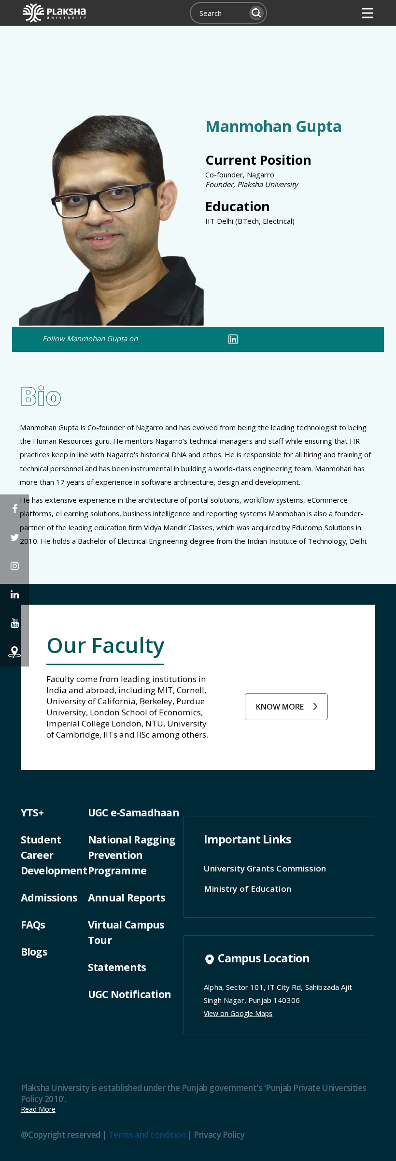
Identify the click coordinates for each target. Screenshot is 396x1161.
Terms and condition (146, 1134)
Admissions (49, 897)
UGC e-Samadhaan (133, 812)
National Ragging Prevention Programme (131, 854)
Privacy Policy (219, 1134)
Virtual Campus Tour (126, 932)
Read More (38, 1109)
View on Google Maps (238, 1013)
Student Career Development (54, 854)
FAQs (33, 924)
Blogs (34, 951)
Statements (117, 967)
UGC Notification (129, 994)
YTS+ (32, 812)
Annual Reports (127, 897)
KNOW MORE (280, 706)
